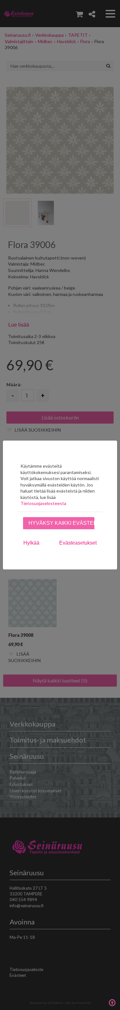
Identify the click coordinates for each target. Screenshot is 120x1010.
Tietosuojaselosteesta (43, 503)
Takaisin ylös (112, 1002)
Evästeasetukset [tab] (78, 543)
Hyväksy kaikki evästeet (61, 523)
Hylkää (31, 543)
